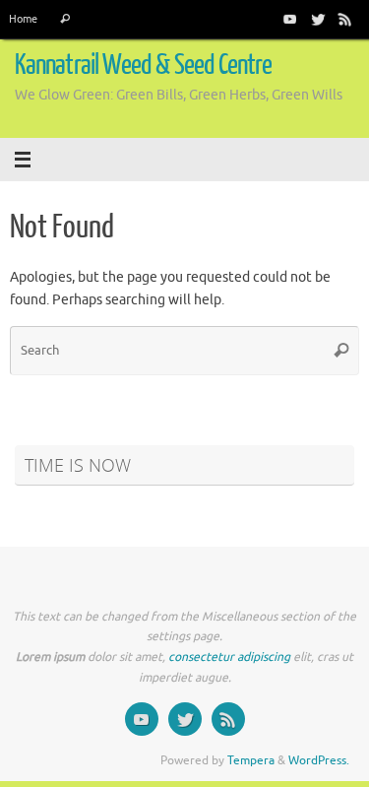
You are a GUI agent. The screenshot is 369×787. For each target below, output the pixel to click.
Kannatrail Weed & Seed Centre (144, 65)
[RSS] (345, 19)
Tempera (251, 760)
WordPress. (318, 760)
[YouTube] (290, 19)
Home (23, 19)
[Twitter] (318, 19)
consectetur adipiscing (229, 657)
